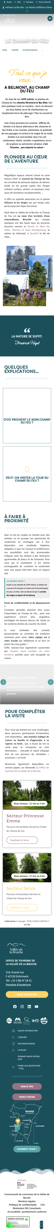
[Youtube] (36, 1006)
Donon (31, 226)
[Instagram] (22, 1006)
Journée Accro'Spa (22, 678)
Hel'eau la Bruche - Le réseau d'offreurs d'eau (28, 7)
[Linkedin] (29, 1006)
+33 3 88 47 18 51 (21, 980)
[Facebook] (15, 1006)
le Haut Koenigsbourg (34, 230)
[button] (3, 682)
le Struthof (32, 233)
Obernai (16, 230)
